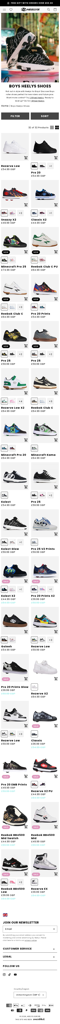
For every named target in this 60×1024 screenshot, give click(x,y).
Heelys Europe (33, 1016)
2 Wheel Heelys (37, 97)
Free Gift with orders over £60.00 (32, 3)
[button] (4, 9)
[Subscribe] (54, 929)
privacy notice (31, 940)
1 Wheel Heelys (37, 101)
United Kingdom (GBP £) (28, 994)
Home (5, 106)
